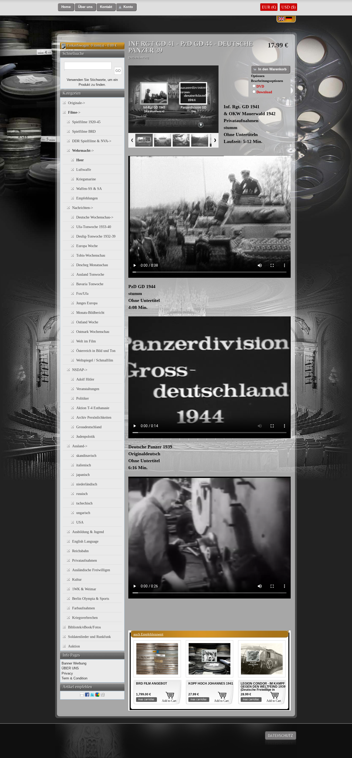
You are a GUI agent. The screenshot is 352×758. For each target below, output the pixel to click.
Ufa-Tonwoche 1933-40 (93, 227)
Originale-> (76, 103)
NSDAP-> (79, 370)
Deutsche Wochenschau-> (94, 217)
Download (264, 92)
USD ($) (288, 7)
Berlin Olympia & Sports (90, 599)
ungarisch (83, 513)
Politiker (82, 398)
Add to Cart (169, 701)
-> (74, 112)
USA (79, 522)
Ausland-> (79, 446)
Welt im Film (86, 341)
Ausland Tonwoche (90, 274)
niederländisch (86, 484)
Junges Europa (86, 303)
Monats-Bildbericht (90, 313)
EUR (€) (269, 7)
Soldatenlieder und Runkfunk (89, 637)
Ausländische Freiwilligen (91, 570)
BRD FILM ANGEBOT (151, 683)
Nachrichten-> (82, 208)
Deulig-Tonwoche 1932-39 (95, 236)
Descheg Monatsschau (92, 265)
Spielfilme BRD (84, 131)
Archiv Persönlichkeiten (93, 417)
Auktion (74, 646)
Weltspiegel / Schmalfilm (94, 360)
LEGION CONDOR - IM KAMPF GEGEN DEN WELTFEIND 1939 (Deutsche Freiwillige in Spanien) (263, 688)
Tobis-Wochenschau (90, 255)
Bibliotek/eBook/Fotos (84, 627)
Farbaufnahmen (83, 608)
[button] (66, 7)
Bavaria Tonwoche (89, 284)
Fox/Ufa (82, 294)
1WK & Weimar (84, 589)
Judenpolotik (85, 437)
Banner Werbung (74, 663)
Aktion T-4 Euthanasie (92, 408)
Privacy (67, 673)
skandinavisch (86, 456)
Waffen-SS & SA (89, 189)
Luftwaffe (83, 170)
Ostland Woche (87, 322)
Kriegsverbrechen (85, 618)
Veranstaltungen (87, 389)
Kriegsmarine (86, 179)
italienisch (83, 465)
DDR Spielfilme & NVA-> (91, 141)
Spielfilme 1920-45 (86, 122)
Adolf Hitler (85, 379)
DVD (260, 86)
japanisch (83, 475)
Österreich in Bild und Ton (95, 351)
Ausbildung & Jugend (88, 532)
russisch (82, 494)
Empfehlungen (87, 198)
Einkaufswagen (78, 45)
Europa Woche (87, 246)
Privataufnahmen (84, 560)
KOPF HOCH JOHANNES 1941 (210, 683)
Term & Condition (74, 678)
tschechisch (84, 503)
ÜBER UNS (70, 668)
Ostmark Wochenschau (92, 332)
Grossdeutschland (89, 427)
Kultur (77, 580)
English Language (85, 541)
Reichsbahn (80, 551)
